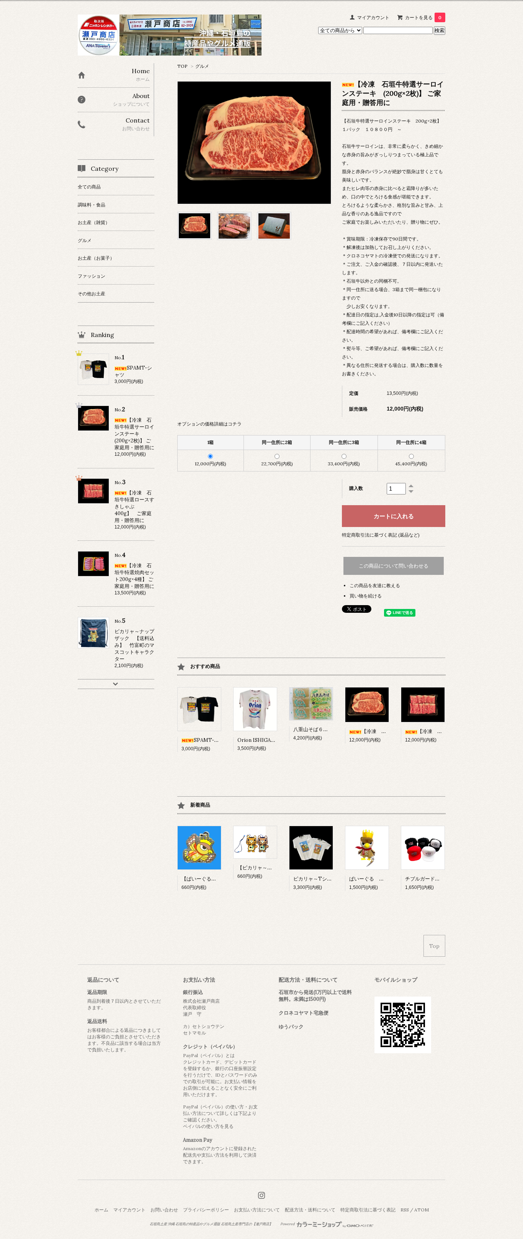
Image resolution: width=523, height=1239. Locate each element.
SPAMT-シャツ (211, 740)
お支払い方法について (257, 1210)
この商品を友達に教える (375, 585)
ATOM (421, 1210)
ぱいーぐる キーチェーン (379, 879)
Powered (288, 1224)
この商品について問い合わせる (393, 566)
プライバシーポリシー (206, 1210)
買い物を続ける (366, 596)
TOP (182, 66)
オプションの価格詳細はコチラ (209, 424)
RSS (404, 1210)
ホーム (101, 1210)
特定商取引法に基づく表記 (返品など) (381, 535)
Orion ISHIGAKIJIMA (262, 740)
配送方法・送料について (310, 1210)
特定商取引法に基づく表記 (368, 1210)
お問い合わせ (164, 1210)
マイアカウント (373, 17)
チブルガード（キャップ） (435, 879)
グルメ (202, 66)
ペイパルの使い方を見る (208, 1126)
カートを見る (423, 17)
